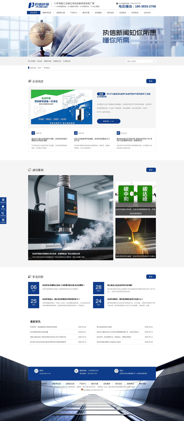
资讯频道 (47, 68)
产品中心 (73, 13)
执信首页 (33, 13)
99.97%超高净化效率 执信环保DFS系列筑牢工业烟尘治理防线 (123, 95)
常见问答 (37, 277)
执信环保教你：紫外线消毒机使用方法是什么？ (125, 299)
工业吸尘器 (66, 61)
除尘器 (39, 61)
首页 (39, 68)
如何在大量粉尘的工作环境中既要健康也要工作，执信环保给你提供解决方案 (119, 332)
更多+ (151, 81)
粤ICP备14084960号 (89, 387)
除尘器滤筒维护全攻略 (104, 327)
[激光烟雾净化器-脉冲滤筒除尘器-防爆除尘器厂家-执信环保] (38, 5)
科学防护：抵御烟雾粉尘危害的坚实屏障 (43, 327)
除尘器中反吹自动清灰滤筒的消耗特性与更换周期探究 (48, 342)
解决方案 (86, 13)
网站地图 (142, 384)
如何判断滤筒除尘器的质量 (39, 332)
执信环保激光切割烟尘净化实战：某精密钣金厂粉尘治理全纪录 (56, 253)
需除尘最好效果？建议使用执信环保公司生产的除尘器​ (48, 337)
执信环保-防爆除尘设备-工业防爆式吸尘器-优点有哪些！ (63, 285)
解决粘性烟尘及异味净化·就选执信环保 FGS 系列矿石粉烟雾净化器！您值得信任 (134, 139)
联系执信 (135, 13)
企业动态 (37, 81)
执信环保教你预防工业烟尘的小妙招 (109, 342)
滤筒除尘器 (60, 13)
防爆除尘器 (57, 61)
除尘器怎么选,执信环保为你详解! (119, 285)
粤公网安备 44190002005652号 (93, 390)
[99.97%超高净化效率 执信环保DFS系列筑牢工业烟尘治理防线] (61, 107)
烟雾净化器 (46, 13)
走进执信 (122, 13)
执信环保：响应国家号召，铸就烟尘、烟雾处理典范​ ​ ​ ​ (114, 337)
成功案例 (98, 13)
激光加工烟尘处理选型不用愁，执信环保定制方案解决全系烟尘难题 (49, 139)
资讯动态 (110, 13)
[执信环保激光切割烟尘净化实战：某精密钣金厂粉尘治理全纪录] (70, 217)
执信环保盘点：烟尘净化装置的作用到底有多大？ (61, 299)
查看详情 (106, 121)
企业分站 (147, 13)
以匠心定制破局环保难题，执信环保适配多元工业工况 (92, 139)
